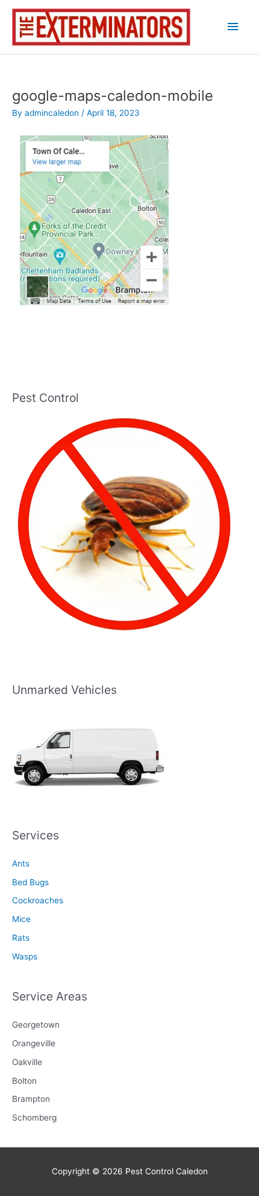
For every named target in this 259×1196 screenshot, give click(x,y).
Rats (21, 938)
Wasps (24, 956)
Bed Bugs (30, 882)
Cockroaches (37, 900)
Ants (21, 863)
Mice (21, 919)
